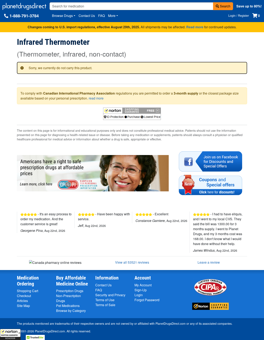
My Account (143, 285)
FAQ (101, 15)
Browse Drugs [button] (62, 15)
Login (138, 295)
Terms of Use (104, 299)
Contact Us (87, 15)
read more (96, 98)
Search (224, 6)
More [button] (112, 15)
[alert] (132, 68)
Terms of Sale (105, 304)
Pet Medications (68, 305)
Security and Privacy (110, 295)
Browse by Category (71, 310)
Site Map (23, 305)
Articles (22, 300)
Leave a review (209, 262)
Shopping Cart (27, 290)
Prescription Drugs (69, 290)
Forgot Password (146, 299)
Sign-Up (140, 290)
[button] (10, 334)
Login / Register (238, 15)
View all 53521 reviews (132, 262)
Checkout (24, 295)
